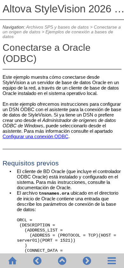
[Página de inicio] (12, 260)
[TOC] (111, 260)
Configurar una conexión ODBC (35, 136)
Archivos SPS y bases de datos (57, 27)
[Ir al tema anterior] (37, 260)
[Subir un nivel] (62, 260)
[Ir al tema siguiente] (86, 260)
